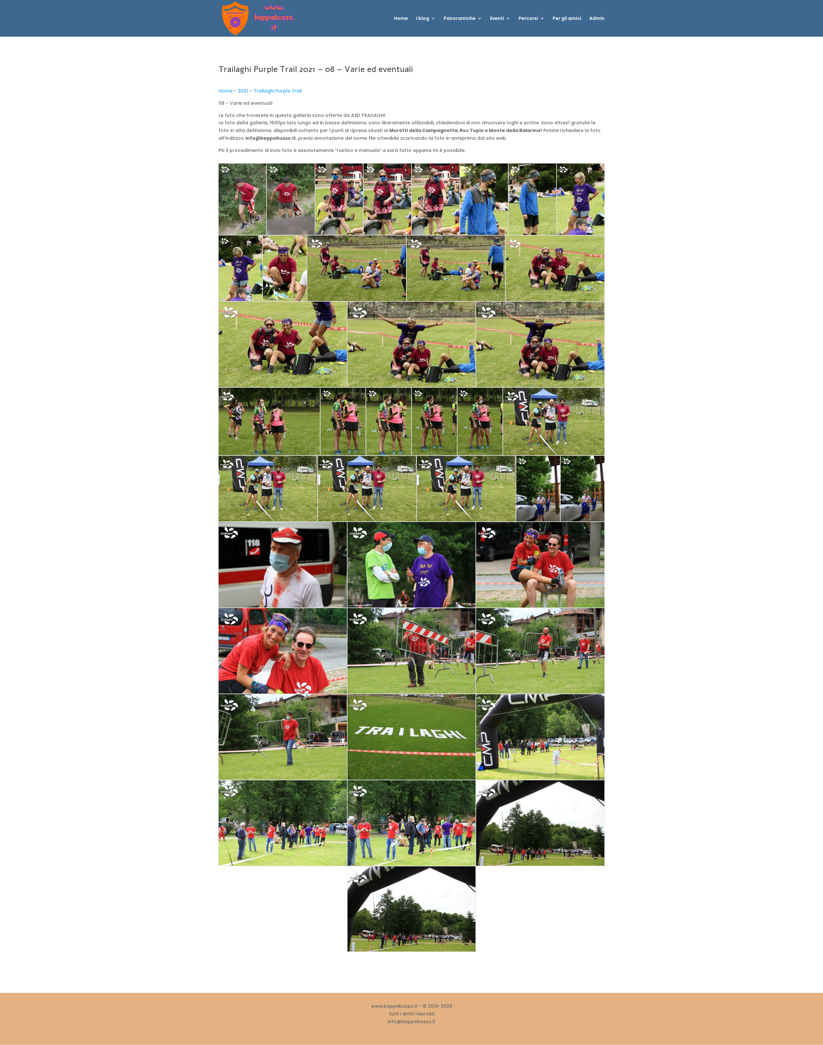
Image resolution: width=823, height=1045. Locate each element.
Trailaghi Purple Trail (278, 91)
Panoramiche (459, 19)
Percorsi (528, 19)
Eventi (497, 19)
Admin (596, 19)
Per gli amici (567, 19)
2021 (243, 91)
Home (401, 19)
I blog (422, 19)
